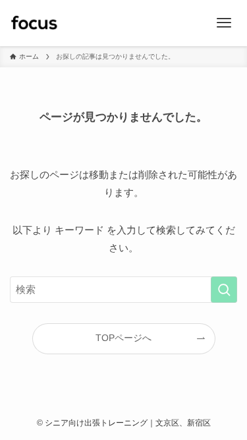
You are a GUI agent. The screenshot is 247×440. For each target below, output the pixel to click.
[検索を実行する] (224, 289)
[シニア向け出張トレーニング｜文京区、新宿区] (33, 23)
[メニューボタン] (224, 23)
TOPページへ (123, 338)
